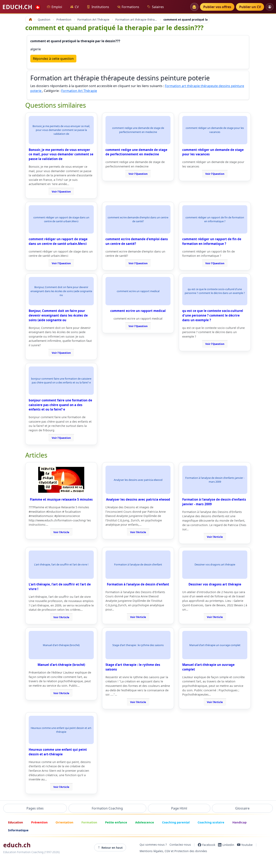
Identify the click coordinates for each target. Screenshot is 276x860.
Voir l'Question (61, 191)
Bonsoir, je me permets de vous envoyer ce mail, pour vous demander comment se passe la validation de (61, 154)
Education (15, 822)
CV (77, 7)
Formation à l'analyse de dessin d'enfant (138, 584)
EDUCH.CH (21, 7)
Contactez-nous (180, 845)
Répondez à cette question (53, 58)
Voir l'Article (61, 532)
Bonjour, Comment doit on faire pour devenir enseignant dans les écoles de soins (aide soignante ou (58, 315)
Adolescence (144, 822)
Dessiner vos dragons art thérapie (215, 584)
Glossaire (242, 808)
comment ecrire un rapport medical (138, 311)
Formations (130, 7)
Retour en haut (112, 847)
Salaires (158, 7)
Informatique (18, 830)
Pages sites (35, 808)
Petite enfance (116, 822)
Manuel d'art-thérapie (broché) (61, 665)
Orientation (64, 822)
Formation (89, 822)
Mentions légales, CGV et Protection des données (173, 851)
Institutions (100, 7)
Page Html (179, 808)
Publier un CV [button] (250, 7)
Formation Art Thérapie (79, 90)
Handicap (239, 822)
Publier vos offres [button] (217, 7)
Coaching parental (176, 822)
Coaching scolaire (211, 822)
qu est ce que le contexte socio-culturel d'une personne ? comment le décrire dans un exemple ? (212, 315)
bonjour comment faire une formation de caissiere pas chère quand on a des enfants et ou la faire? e (60, 405)
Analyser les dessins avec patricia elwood (138, 499)
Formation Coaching (107, 808)
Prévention (39, 822)
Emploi (57, 7)
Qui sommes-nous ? (153, 845)
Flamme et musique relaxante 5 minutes (61, 499)
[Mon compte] (270, 6)
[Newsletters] (194, 7)
